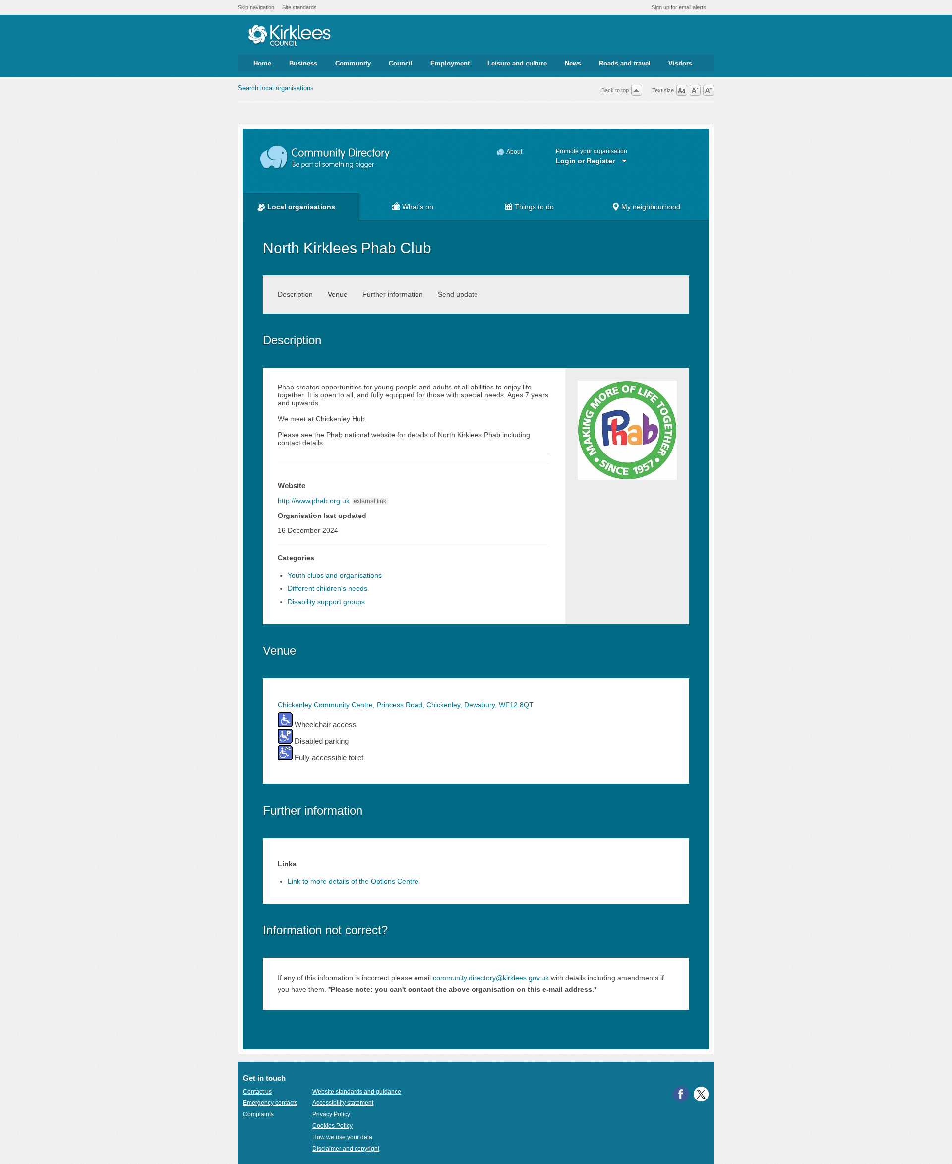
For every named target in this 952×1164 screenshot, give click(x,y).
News (573, 63)
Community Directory (325, 157)
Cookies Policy (332, 1125)
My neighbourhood (650, 207)
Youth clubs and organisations (335, 575)
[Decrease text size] (695, 90)
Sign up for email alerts (679, 7)
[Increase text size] (708, 90)
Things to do (534, 207)
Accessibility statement (342, 1102)
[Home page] (289, 36)
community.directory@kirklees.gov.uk (491, 978)
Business (303, 63)
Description (295, 294)
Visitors (680, 63)
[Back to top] (636, 90)
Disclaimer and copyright (345, 1148)
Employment (450, 63)
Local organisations (301, 207)
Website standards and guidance (356, 1091)
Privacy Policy (331, 1114)
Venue (338, 294)
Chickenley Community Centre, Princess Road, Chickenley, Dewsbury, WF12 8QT (406, 705)
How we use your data (342, 1137)
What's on (417, 207)
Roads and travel (625, 63)
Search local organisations (276, 88)
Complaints (258, 1114)
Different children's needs (327, 588)
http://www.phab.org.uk (314, 501)
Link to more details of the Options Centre (353, 881)
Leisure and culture (517, 63)
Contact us (257, 1091)
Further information (392, 294)
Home (262, 63)
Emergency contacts (270, 1102)
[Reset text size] (681, 90)
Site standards (299, 7)
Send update (458, 294)
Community (353, 63)
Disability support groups (326, 602)
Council (401, 63)
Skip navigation (256, 7)
